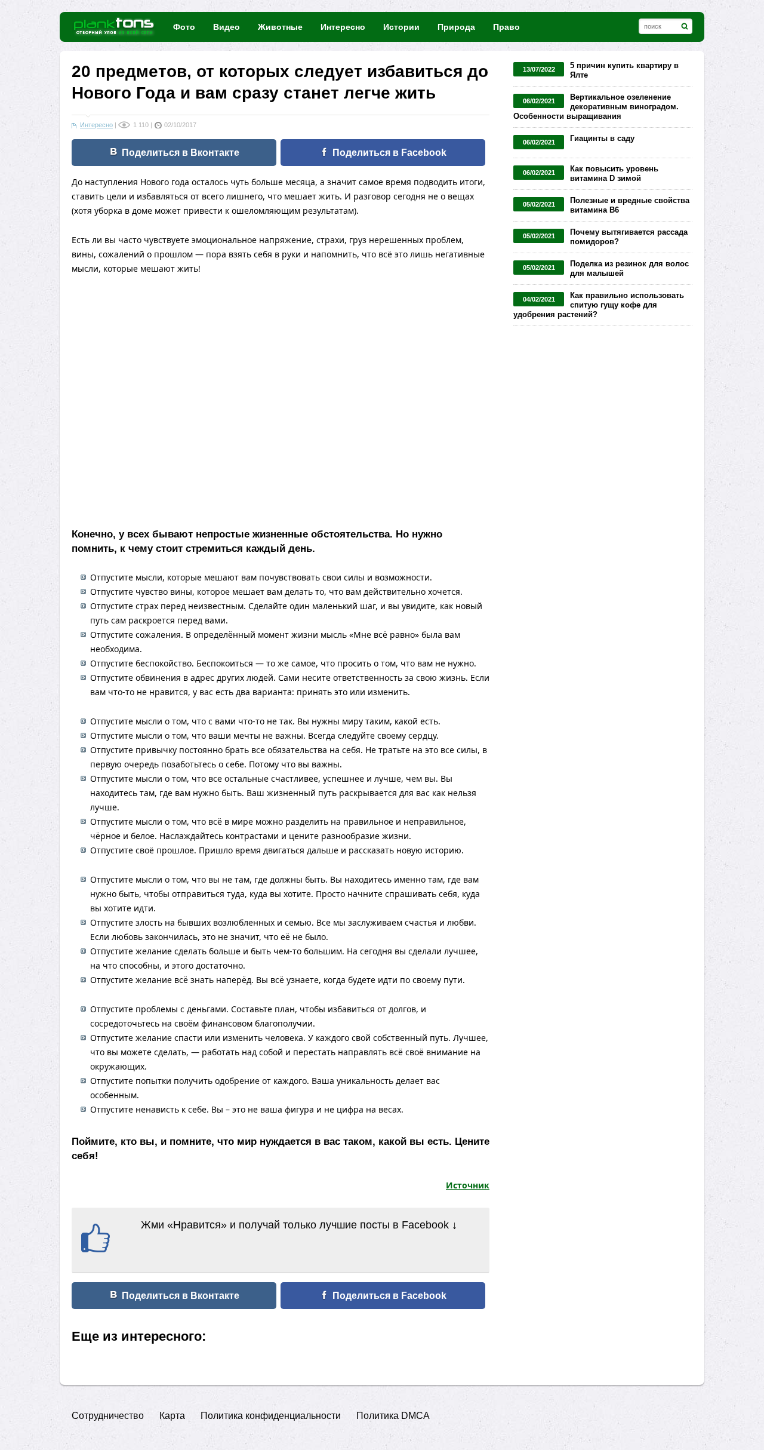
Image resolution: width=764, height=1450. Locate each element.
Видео (226, 27)
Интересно (343, 27)
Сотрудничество (108, 1416)
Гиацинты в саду (602, 138)
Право (506, 27)
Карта (172, 1416)
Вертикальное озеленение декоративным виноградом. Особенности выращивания (596, 107)
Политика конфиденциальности (271, 1416)
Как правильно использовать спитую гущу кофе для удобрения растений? (598, 305)
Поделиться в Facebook (389, 153)
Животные (280, 27)
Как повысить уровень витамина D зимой (614, 173)
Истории (401, 27)
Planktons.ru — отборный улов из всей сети (115, 26)
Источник (467, 1185)
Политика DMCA (393, 1416)
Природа (456, 27)
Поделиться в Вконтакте (180, 153)
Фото (184, 27)
